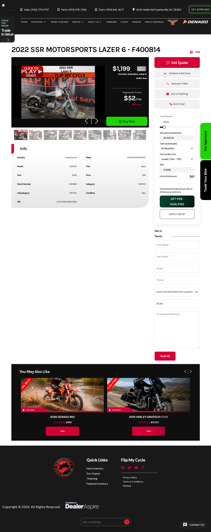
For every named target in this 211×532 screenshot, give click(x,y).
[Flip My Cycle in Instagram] (142, 468)
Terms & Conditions (133, 481)
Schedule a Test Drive (179, 73)
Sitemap (127, 485)
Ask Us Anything (179, 93)
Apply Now (177, 214)
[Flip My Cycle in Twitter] (129, 468)
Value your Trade (179, 83)
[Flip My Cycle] (63, 467)
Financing (92, 478)
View (62, 431)
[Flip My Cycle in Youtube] (136, 468)
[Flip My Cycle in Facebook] (122, 468)
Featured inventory (97, 483)
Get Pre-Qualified (177, 201)
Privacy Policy (130, 477)
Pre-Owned (93, 473)
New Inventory (95, 468)
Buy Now (129, 121)
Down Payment (166, 116)
